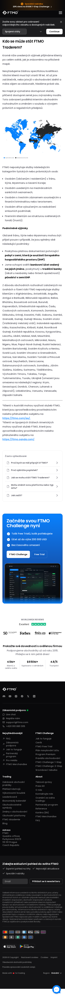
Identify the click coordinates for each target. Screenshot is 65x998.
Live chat (11, 714)
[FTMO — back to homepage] (10, 12)
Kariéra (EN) (42, 812)
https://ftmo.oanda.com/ (18, 439)
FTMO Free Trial (44, 746)
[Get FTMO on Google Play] (27, 946)
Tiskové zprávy (44, 782)
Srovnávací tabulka (46, 770)
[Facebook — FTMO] (22, 696)
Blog (4, 823)
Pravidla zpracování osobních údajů (18, 967)
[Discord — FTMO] (3, 696)
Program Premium (45, 754)
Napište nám (13, 718)
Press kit (40, 786)
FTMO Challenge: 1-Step (49, 762)
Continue (54, 31)
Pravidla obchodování (48, 758)
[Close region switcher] (61, 21)
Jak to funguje (14, 749)
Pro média (11, 760)
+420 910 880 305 (15, 726)
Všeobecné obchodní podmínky (17, 962)
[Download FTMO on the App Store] (9, 946)
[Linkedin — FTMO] (34, 696)
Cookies (44, 957)
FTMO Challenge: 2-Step (49, 766)
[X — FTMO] (28, 696)
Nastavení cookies (29, 957)
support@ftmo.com (17, 722)
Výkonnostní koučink (13, 792)
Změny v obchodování (14, 811)
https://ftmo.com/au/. (16, 418)
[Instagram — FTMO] (16, 696)
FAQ (8, 738)
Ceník (39, 742)
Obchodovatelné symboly (11, 806)
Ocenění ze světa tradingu (45, 799)
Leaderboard (9, 796)
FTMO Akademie (11, 819)
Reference (41, 808)
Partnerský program (12, 755)
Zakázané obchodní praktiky (13, 784)
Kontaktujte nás (44, 793)
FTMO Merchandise (16, 764)
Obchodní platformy (13, 815)
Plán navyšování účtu (47, 750)
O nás (39, 789)
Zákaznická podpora (12, 744)
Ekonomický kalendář (14, 800)
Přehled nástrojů (11, 789)
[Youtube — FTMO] (9, 696)
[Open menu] (60, 13)
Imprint (54, 957)
